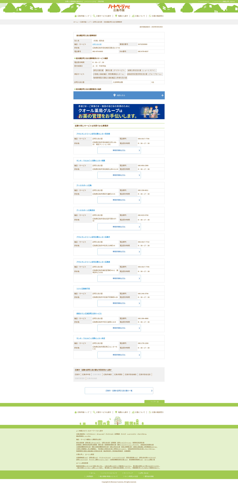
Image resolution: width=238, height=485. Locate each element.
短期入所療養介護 (126, 447)
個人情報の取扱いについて (109, 476)
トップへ (153, 401)
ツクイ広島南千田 (83, 289)
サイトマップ (128, 473)
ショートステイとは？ (118, 457)
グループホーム (142, 434)
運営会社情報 (149, 476)
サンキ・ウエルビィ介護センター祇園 (91, 161)
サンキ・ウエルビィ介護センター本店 (91, 338)
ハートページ (204, 1)
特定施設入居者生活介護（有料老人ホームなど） (112, 449)
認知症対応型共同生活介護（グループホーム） (141, 449)
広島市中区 (86, 374)
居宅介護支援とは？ (132, 457)
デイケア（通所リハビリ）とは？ (99, 459)
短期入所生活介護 (115, 447)
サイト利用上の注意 (131, 476)
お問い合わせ (143, 473)
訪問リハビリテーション (124, 442)
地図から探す (123, 16)
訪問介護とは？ (93, 457)
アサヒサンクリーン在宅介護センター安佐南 (93, 134)
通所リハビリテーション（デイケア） (128, 444)
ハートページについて (109, 473)
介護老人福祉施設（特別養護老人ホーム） (145, 447)
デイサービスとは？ (105, 457)
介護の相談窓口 (158, 16)
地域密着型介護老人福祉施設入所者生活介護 (89, 451)
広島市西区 (118, 374)
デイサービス (109, 434)
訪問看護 (117, 434)
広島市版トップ (83, 16)
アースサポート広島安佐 (86, 210)
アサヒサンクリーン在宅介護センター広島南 (93, 262)
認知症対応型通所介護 (147, 444)
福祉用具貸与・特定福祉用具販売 (113, 451)
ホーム (75, 22)
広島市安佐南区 (131, 374)
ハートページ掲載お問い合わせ (224, 1)
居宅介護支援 (80, 442)
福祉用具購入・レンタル (83, 436)
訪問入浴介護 (97, 22)
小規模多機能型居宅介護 (83, 447)
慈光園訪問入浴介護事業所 (113, 22)
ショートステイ (131, 434)
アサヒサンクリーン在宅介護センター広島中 (93, 237)
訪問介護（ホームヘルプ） (93, 442)
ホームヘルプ (100, 434)
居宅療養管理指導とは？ (136, 459)
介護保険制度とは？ (82, 457)
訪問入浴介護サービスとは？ (147, 457)
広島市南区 (107, 374)
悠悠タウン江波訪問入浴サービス (89, 313)
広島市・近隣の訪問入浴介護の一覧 (119, 391)
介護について (140, 16)
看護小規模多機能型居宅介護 (100, 447)
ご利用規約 (89, 476)
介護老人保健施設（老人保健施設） (86, 449)
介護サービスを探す (103, 16)
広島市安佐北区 (145, 374)
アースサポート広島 (84, 185)
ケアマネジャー (91, 434)
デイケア (123, 434)
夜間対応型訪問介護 (138, 442)
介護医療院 (127, 451)
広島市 (77, 374)
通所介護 (100, 444)
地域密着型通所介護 (110, 444)
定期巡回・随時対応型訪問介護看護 (86, 444)
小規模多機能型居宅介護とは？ (119, 459)
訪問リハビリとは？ (82, 459)
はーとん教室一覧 (149, 459)
